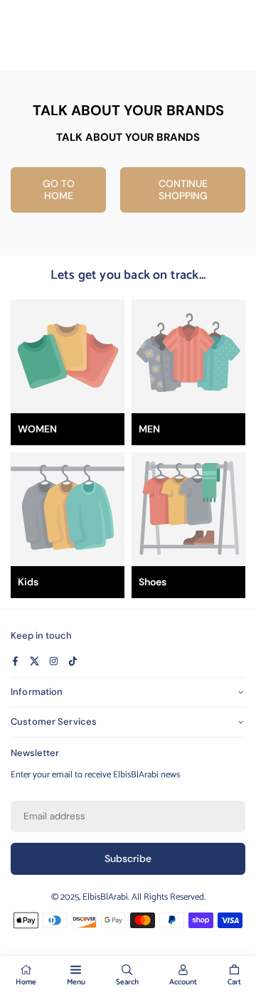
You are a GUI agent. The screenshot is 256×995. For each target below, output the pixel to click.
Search (127, 982)
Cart (234, 982)
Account (183, 982)
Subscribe (128, 858)
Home (26, 982)
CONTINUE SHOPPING (183, 189)
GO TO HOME (59, 189)
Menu (76, 982)
